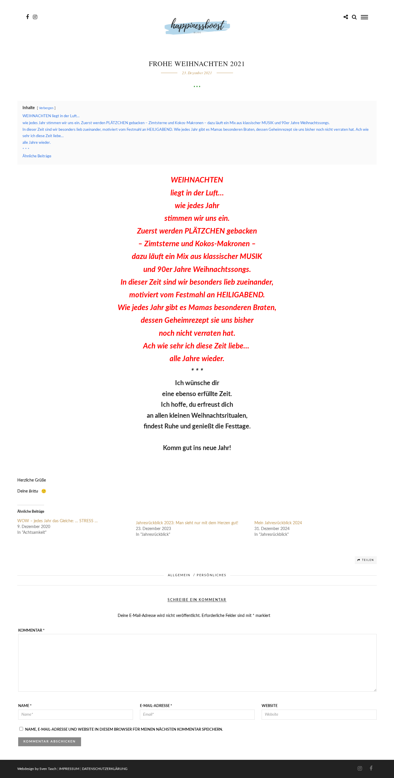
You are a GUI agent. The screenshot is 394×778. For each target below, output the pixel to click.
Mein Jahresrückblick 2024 (278, 523)
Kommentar (31, 631)
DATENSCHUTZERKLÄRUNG (104, 768)
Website (269, 706)
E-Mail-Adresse (156, 706)
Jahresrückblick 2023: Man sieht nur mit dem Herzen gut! (187, 523)
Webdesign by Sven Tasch (37, 768)
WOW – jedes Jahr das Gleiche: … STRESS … (57, 521)
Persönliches (211, 575)
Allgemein (179, 575)
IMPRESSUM (69, 768)
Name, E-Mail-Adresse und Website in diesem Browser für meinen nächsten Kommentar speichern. (124, 730)
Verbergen (46, 108)
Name (25, 706)
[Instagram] (35, 17)
